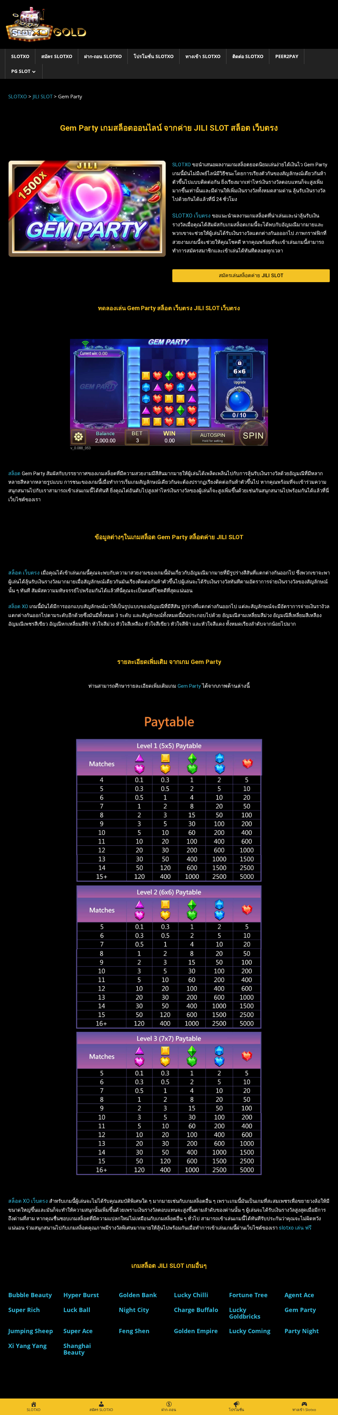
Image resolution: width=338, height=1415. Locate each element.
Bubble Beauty (30, 1295)
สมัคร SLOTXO (56, 56)
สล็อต (14, 474)
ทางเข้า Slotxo (203, 56)
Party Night (302, 1331)
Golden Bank (138, 1295)
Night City (134, 1310)
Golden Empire (196, 1331)
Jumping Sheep (30, 1331)
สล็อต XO (18, 606)
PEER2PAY (286, 56)
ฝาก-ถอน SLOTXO (103, 56)
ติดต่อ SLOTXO (247, 56)
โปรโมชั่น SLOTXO (154, 56)
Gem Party (189, 686)
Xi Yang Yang (27, 1346)
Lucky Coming (249, 1331)
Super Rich (24, 1310)
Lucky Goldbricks (244, 1313)
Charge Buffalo (196, 1310)
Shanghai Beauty (77, 1349)
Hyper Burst (81, 1295)
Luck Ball (76, 1310)
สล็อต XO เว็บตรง (28, 1201)
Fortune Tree (248, 1295)
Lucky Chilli (191, 1295)
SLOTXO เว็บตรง (192, 216)
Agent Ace (299, 1295)
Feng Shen (134, 1331)
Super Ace (78, 1331)
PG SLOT (20, 71)
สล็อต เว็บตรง (24, 573)
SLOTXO (20, 56)
